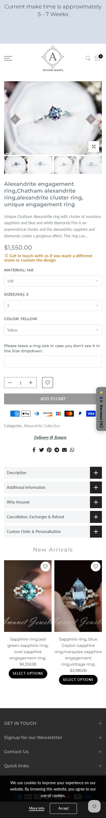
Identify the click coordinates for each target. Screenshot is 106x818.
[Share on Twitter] (41, 450)
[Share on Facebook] (34, 450)
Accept (63, 808)
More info (36, 808)
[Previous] (15, 119)
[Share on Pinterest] (49, 450)
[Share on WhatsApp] (72, 450)
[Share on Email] (64, 450)
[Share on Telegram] (56, 450)
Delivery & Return (50, 437)
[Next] (90, 119)
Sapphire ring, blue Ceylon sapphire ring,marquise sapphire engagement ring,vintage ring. (78, 651)
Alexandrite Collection (42, 425)
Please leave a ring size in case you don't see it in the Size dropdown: (52, 348)
